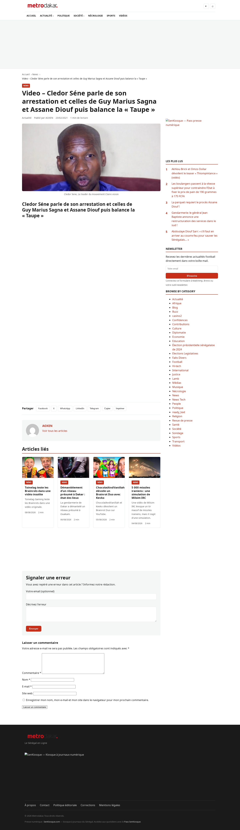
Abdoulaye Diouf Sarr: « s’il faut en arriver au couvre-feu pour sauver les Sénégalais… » (194, 235)
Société (176, 429)
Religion (177, 416)
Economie (178, 337)
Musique (177, 387)
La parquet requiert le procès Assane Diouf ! (194, 204)
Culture (176, 328)
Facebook (43, 408)
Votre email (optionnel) (40, 591)
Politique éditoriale (65, 805)
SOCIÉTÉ (78, 15)
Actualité (177, 299)
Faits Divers (179, 357)
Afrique (176, 303)
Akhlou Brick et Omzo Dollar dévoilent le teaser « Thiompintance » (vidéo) (194, 173)
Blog (175, 307)
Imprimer (120, 408)
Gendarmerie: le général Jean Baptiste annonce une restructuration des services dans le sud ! (194, 219)
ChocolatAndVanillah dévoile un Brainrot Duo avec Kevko (110, 493)
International (180, 370)
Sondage (177, 433)
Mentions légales (109, 805)
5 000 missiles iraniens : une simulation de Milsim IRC (141, 493)
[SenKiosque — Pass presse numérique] (192, 139)
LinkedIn (80, 408)
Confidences (180, 320)
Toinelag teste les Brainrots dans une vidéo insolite (38, 491)
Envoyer (33, 628)
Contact (44, 805)
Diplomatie (179, 332)
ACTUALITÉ (46, 15)
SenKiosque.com (52, 821)
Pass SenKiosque (132, 821)
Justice (176, 374)
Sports (176, 437)
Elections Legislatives (185, 353)
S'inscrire (192, 275)
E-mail (27, 686)
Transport (178, 441)
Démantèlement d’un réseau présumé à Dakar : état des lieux (72, 493)
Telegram (94, 408)
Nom (26, 679)
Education (178, 341)
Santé (175, 424)
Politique (177, 408)
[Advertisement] (120, 44)
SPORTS (111, 15)
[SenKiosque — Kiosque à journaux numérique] (120, 776)
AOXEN (49, 117)
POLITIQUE (63, 15)
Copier (107, 408)
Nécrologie (179, 391)
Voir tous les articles (54, 431)
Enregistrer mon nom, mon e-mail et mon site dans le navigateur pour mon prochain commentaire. (87, 700)
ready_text (178, 412)
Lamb (175, 378)
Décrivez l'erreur (36, 604)
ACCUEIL (31, 15)
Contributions (180, 324)
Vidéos (176, 445)
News (26, 85)
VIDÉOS (123, 15)
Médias (176, 383)
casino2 (177, 316)
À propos (30, 805)
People (176, 403)
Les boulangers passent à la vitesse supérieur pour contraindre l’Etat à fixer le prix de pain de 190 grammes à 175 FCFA (194, 190)
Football (177, 362)
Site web (27, 693)
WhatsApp (65, 408)
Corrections (88, 805)
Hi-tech (176, 366)
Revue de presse (182, 420)
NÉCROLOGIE (95, 15)
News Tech (178, 399)
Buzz (175, 311)
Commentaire (31, 673)
